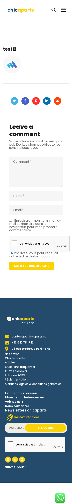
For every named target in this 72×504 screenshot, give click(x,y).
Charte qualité (15, 358)
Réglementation (16, 379)
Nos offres (12, 354)
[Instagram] (15, 460)
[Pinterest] (36, 101)
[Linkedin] (22, 460)
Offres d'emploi (16, 371)
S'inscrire (45, 428)
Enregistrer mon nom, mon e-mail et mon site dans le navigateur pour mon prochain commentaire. (35, 225)
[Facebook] (25, 101)
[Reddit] (57, 101)
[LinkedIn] (47, 101)
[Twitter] (14, 101)
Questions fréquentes (20, 367)
